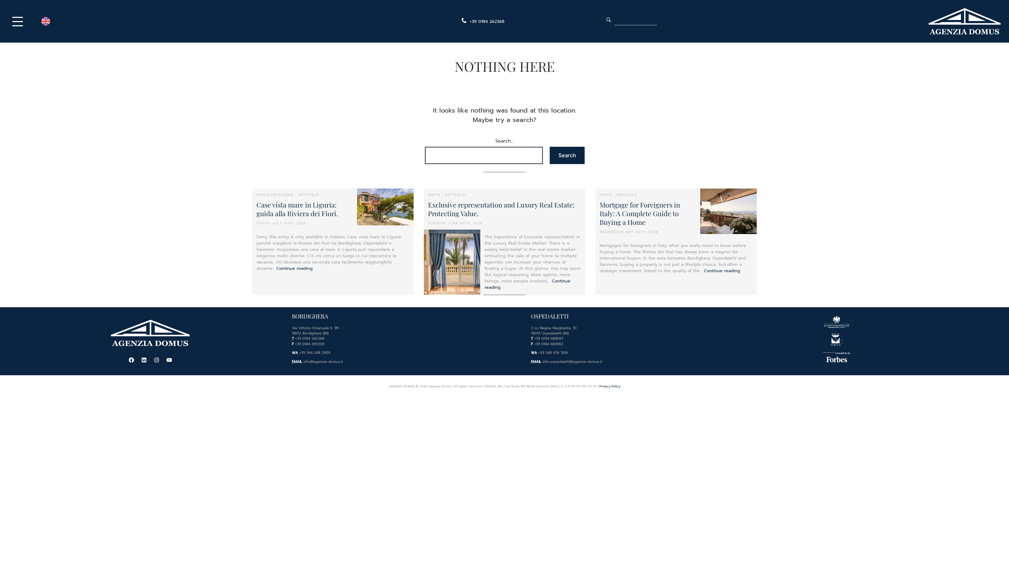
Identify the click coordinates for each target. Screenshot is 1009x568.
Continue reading (294, 268)
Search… (504, 141)
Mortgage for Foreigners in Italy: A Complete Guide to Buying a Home (640, 213)
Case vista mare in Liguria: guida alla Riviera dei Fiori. (297, 209)
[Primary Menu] (19, 21)
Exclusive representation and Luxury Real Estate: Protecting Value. (501, 209)
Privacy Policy (609, 386)
